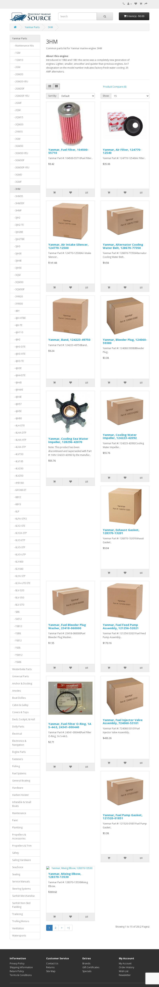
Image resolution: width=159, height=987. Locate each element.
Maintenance (19, 813)
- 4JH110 (17, 332)
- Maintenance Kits (23, 45)
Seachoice (17, 867)
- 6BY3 (16, 504)
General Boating (21, 780)
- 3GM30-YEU (20, 153)
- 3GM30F (18, 160)
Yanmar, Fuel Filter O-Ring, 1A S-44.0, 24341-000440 (69, 725)
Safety (15, 852)
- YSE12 (17, 640)
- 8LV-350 (18, 597)
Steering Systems (21, 888)
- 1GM (16, 52)
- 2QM (16, 110)
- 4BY (16, 310)
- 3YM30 (17, 303)
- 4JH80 (17, 418)
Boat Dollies (19, 698)
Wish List (123, 971)
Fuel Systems (19, 773)
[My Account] (129, 3)
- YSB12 (17, 626)
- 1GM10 (17, 60)
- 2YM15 (17, 131)
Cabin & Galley (20, 705)
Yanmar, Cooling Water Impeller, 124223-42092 (120, 436)
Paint (15, 820)
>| (68, 927)
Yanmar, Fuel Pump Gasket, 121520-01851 (122, 816)
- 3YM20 (17, 296)
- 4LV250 (17, 475)
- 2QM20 (17, 124)
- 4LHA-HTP (19, 439)
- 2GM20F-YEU (20, 95)
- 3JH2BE (17, 232)
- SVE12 (17, 619)
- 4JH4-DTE (18, 375)
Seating (16, 874)
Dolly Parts (18, 726)
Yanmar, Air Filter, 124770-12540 (122, 151)
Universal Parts (20, 676)
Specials (86, 971)
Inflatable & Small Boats (21, 804)
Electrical (17, 733)
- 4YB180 (18, 482)
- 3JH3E (17, 253)
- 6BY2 (16, 497)
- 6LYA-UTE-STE (21, 583)
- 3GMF (17, 181)
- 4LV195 (17, 461)
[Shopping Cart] (141, 3)
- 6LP (15, 511)
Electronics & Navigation (19, 742)
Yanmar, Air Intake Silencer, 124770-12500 (68, 246)
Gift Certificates (90, 967)
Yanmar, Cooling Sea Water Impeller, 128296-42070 (68, 440)
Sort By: (52, 95)
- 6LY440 (17, 569)
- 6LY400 (17, 561)
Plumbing (17, 827)
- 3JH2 (16, 217)
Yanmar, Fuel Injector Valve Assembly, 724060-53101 (123, 721)
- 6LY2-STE (18, 525)
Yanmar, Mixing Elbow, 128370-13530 (64, 875)
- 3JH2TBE (18, 239)
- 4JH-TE (17, 325)
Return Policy (17, 971)
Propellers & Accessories (19, 836)
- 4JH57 (17, 404)
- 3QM (16, 275)
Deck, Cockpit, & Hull (23, 719)
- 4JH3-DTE (18, 346)
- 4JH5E (17, 411)
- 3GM (16, 138)
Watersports (19, 935)
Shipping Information (21, 967)
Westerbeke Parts (22, 669)
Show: (106, 95)
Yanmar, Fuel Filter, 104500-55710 (68, 151)
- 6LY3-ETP (18, 540)
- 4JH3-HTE (18, 353)
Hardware (17, 787)
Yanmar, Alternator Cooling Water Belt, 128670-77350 (123, 246)
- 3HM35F (18, 203)
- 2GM (16, 67)
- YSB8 (16, 633)
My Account (125, 963)
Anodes (16, 690)
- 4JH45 (17, 382)
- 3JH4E (17, 260)
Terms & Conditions (21, 975)
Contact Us (52, 963)
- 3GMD (17, 174)
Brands (86, 963)
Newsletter (125, 975)
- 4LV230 (17, 468)
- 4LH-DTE (18, 425)
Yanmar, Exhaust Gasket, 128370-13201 (121, 531)
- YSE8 (16, 647)
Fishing (16, 766)
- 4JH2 (16, 339)
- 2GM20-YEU (20, 81)
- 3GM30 (17, 146)
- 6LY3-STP (18, 547)
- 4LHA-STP (19, 447)
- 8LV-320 (18, 590)
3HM (50, 27)
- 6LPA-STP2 (19, 518)
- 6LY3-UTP (19, 554)
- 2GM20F (18, 88)
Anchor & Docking (22, 683)
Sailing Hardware (21, 860)
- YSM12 (17, 655)
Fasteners (17, 759)
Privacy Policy (17, 963)
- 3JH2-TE (18, 224)
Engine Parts (19, 752)
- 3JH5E (17, 267)
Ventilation (18, 928)
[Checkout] (146, 3)
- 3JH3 (16, 246)
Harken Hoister (20, 795)
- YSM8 (16, 662)
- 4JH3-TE (18, 361)
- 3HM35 (17, 196)
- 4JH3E (17, 368)
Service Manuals (21, 881)
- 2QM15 (17, 117)
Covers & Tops (20, 712)
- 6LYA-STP (18, 576)
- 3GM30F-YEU (20, 167)
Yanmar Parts (32, 27)
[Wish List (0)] (135, 3)
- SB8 (15, 612)
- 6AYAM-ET (19, 490)
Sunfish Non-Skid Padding (21, 905)
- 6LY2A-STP (19, 533)
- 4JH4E (17, 396)
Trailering (17, 914)
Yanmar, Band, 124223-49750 (69, 340)
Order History (126, 967)
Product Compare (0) (114, 86)
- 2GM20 (17, 74)
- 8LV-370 (18, 604)
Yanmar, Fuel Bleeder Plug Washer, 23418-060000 (67, 626)
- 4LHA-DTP (19, 432)
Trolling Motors (20, 921)
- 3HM (16, 189)
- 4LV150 (17, 454)
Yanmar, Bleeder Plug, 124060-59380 (125, 341)
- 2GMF (17, 103)
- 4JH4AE (17, 389)
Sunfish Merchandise (23, 896)
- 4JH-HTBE (19, 318)
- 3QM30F (18, 289)
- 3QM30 (17, 282)
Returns (50, 967)
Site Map (50, 971)
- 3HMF (17, 210)
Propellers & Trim (22, 845)
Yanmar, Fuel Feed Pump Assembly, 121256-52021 (121, 626)
